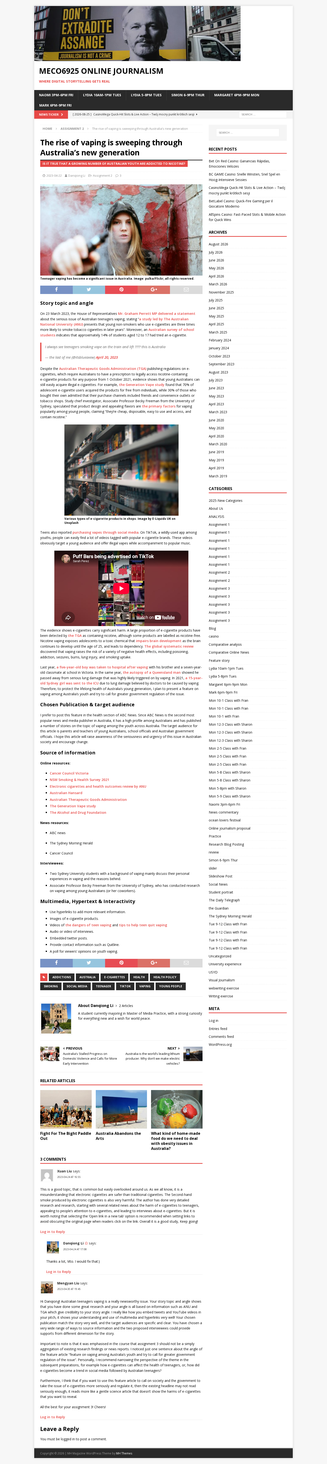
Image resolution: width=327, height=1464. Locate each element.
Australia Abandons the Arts (118, 1136)
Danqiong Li (76, 175)
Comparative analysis (225, 644)
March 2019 (218, 476)
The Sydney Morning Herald (230, 916)
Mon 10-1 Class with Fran (228, 700)
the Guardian (219, 908)
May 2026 (216, 268)
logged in (68, 1439)
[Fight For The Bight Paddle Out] (66, 1109)
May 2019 (216, 460)
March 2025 (218, 332)
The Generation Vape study (73, 806)
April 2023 (216, 404)
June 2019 (216, 452)
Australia (87, 977)
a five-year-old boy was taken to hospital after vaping (102, 667)
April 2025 (216, 324)
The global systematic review (168, 646)
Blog (212, 628)
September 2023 (221, 364)
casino (214, 636)
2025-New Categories (225, 500)
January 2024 (219, 348)
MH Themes (124, 1453)
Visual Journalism (222, 980)
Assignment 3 (219, 588)
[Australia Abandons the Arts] (121, 1109)
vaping (145, 986)
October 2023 (219, 356)
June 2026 (216, 260)
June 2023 (216, 388)
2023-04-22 (54, 175)
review (214, 852)
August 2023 (218, 372)
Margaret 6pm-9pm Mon (236, 95)
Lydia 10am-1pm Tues (102, 95)
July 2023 (216, 380)
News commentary (223, 812)
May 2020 (216, 428)
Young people (170, 986)
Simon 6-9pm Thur (187, 95)
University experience (225, 964)
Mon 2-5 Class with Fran (227, 748)
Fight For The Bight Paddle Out (65, 1136)
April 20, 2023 (107, 357)
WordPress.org (220, 1044)
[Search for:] (263, 114)
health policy (164, 977)
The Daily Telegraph (224, 900)
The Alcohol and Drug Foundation (78, 812)
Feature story (219, 660)
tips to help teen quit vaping (143, 925)
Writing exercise (221, 996)
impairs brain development (158, 641)
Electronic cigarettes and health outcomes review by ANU (98, 786)
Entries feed (218, 1028)
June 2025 (216, 308)
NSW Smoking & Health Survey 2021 (79, 779)
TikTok (125, 986)
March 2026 (218, 284)
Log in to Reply (52, 1231)
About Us (216, 508)
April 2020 (216, 436)
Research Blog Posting (226, 844)
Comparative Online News (229, 652)
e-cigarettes (114, 977)
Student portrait (221, 892)
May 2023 (216, 396)
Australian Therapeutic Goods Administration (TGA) (102, 368)
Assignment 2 (102, 175)
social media (77, 986)
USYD (213, 972)
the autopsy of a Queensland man (152, 672)
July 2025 (216, 300)
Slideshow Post (220, 876)
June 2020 (216, 420)
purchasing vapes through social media (106, 532)
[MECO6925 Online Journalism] (137, 58)
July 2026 (216, 252)
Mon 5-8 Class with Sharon (229, 772)
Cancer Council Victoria (69, 773)
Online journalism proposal (229, 828)
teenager (103, 986)
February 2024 (220, 340)
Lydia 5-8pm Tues (146, 95)
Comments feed (221, 1036)
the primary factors (158, 406)
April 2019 (216, 468)
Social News (218, 884)
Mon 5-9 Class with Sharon (229, 796)
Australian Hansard (66, 793)
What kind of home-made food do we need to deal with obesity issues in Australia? (175, 1141)
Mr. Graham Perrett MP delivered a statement (156, 313)
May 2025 (216, 316)
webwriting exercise (224, 988)
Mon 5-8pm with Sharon (227, 788)
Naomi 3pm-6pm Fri (56, 95)
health (139, 977)
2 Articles (126, 1005)
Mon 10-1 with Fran (224, 716)
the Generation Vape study (141, 384)
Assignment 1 (219, 524)
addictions (61, 977)
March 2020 (218, 444)
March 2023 (218, 412)
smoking (51, 986)
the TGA (75, 635)
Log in (213, 1020)
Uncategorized (220, 956)
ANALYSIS (216, 516)
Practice (215, 836)
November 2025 (221, 292)
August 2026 (218, 244)
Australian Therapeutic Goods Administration (88, 799)
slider (213, 868)
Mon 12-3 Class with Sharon (230, 724)
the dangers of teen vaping (88, 925)
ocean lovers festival (225, 820)
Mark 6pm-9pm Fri (55, 105)
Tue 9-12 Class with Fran (228, 924)
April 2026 (216, 276)
